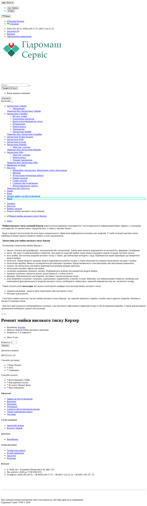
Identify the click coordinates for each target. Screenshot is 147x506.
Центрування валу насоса (25, 185)
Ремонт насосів (20, 178)
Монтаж (17, 173)
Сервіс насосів (20, 180)
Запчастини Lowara (16, 142)
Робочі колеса (19, 126)
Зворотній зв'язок (15, 425)
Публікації (12, 406)
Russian (20, 21)
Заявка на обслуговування (19, 399)
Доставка (11, 414)
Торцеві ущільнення (22, 160)
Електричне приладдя (23, 119)
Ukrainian (14, 24)
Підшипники (19, 124)
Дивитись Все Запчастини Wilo (22, 162)
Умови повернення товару (20, 411)
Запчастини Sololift (22, 131)
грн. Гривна (13, 8)
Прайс (10, 191)
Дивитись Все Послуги (18, 188)
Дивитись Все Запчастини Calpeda (24, 111)
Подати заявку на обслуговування (23, 196)
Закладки (11, 455)
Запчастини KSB (15, 139)
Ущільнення (18, 108)
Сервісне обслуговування (25, 183)
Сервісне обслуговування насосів (23, 409)
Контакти (6, 98)
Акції (9, 198)
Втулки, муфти (20, 116)
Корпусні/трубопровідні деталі (28, 121)
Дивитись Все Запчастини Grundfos (24, 134)
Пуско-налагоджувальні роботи (28, 175)
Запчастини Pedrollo (17, 144)
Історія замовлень (15, 453)
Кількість (5, 342)
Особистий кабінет (16, 450)
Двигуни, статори (21, 147)
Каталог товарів (15, 428)
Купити (5, 345)
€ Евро (11, 11)
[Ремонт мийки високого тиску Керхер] (27, 216)
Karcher (21, 327)
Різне (9, 193)
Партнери (12, 404)
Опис (9, 221)
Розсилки (11, 458)
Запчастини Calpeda (16, 106)
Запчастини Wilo (15, 152)
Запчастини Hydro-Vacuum (20, 137)
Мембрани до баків (16, 165)
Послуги (11, 167)
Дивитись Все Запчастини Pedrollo (24, 149)
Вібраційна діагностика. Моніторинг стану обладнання (40, 170)
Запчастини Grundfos (17, 113)
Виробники (12, 439)
